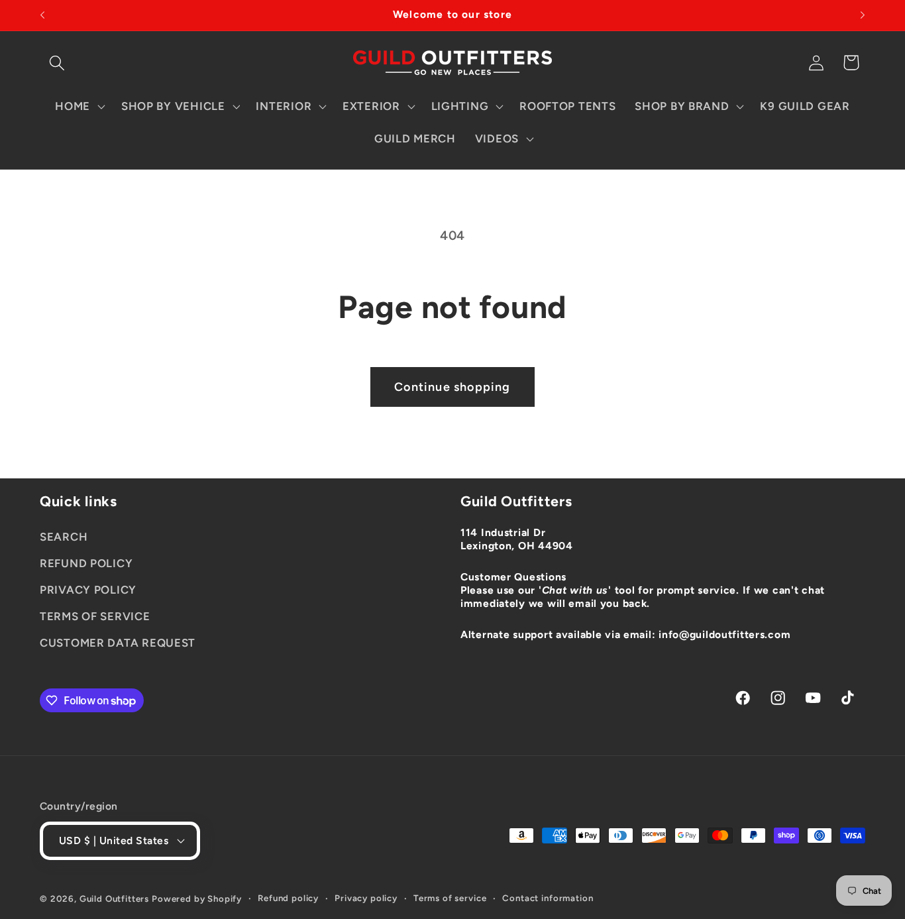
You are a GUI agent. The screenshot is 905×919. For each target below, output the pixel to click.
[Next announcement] (862, 15)
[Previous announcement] (42, 15)
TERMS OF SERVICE (95, 616)
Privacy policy (366, 897)
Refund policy (288, 897)
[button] (57, 62)
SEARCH (63, 536)
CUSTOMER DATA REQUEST (117, 642)
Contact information (547, 897)
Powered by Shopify (197, 898)
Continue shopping (452, 387)
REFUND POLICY (86, 563)
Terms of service (449, 897)
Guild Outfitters (114, 898)
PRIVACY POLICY (88, 589)
